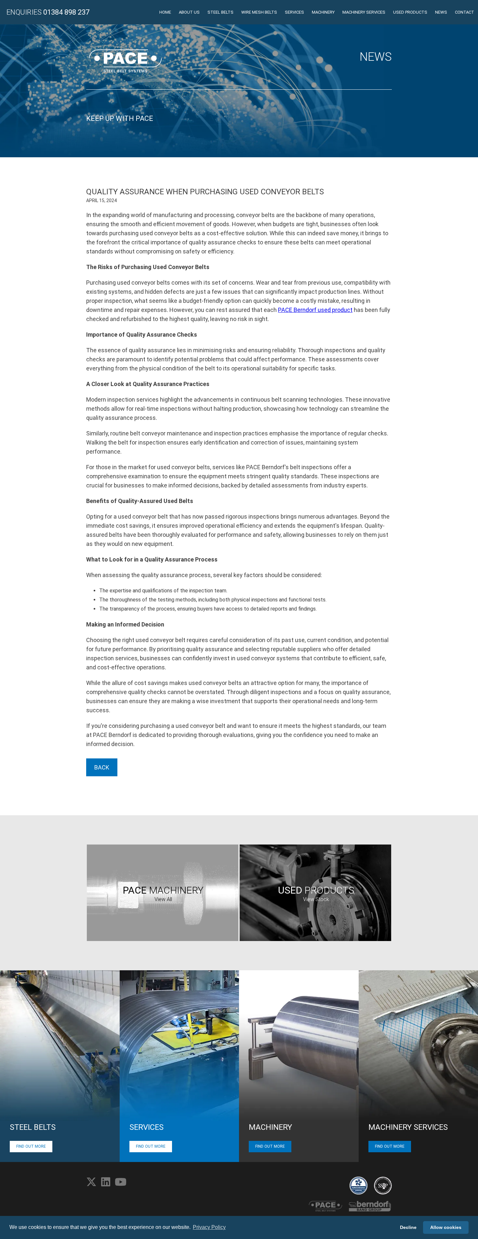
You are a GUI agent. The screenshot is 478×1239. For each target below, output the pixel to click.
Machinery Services (363, 12)
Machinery (323, 12)
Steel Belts (220, 12)
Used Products (410, 12)
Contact (464, 12)
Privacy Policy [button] (209, 1227)
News (441, 12)
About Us (189, 12)
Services (294, 12)
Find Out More (31, 1146)
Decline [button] (408, 1227)
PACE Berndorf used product (315, 309)
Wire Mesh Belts (259, 12)
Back (101, 767)
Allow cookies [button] (445, 1227)
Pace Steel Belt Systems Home (125, 61)
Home (165, 12)
